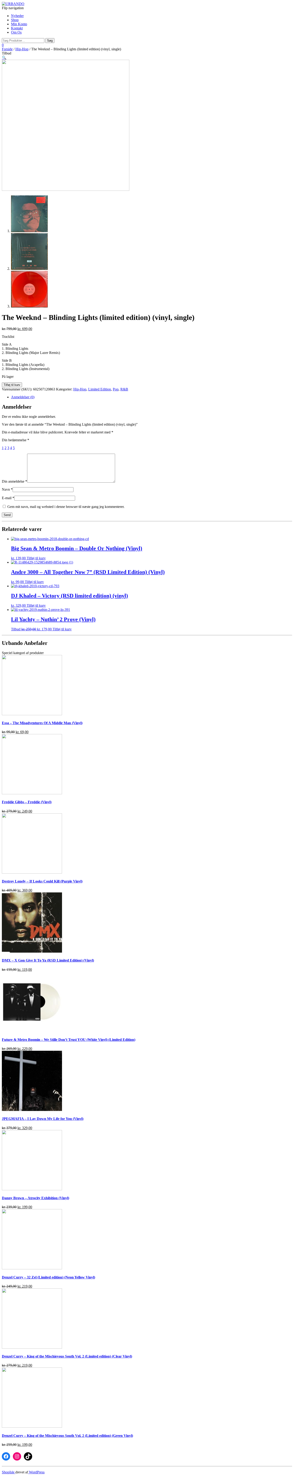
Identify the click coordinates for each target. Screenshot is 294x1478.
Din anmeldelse (14, 481)
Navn (7, 489)
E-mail (8, 498)
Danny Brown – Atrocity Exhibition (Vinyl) (35, 1198)
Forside (7, 49)
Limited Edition (99, 389)
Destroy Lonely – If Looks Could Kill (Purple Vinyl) (42, 881)
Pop (116, 389)
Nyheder (17, 16)
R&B (124, 389)
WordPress (36, 1472)
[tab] (151, 397)
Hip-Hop (21, 49)
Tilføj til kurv (12, 385)
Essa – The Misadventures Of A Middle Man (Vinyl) (42, 723)
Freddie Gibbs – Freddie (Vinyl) (26, 802)
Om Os (16, 32)
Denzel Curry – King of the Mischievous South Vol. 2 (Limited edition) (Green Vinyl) (67, 1436)
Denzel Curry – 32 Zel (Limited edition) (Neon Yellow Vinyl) (48, 1277)
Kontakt (17, 28)
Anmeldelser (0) (22, 397)
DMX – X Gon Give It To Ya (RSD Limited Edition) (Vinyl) (48, 960)
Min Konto (19, 24)
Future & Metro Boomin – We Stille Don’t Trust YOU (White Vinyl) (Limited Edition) (68, 1040)
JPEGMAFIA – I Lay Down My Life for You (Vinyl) (42, 1119)
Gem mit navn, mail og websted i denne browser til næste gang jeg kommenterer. (65, 507)
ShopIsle (8, 1472)
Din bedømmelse (15, 440)
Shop (15, 20)
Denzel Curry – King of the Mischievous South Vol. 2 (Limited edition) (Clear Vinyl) (67, 1356)
